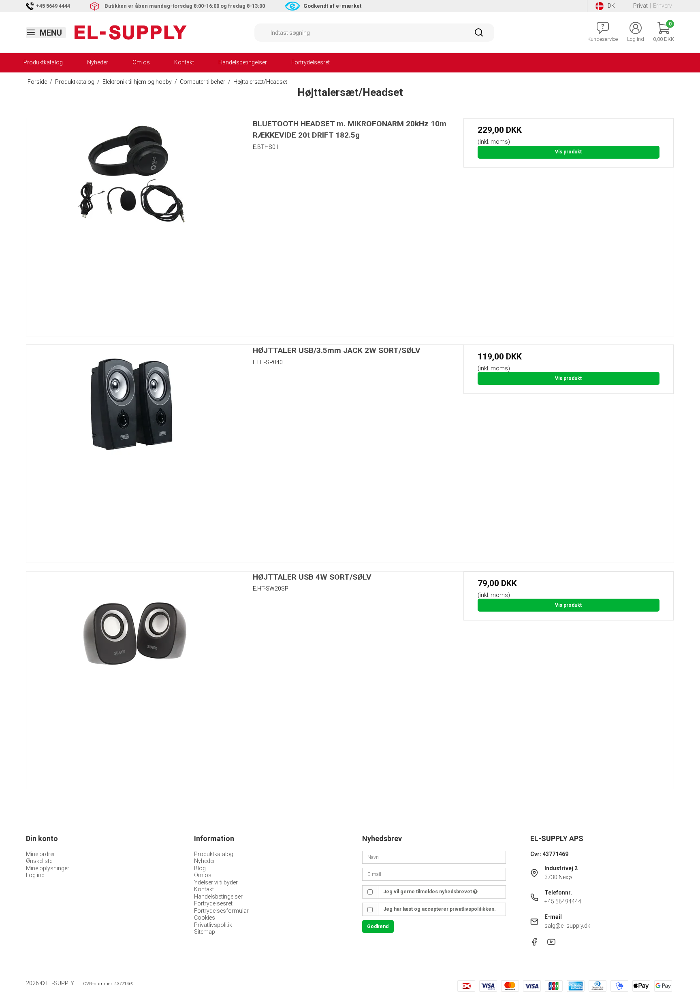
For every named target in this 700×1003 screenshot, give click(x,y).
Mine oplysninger (47, 868)
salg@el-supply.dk (567, 925)
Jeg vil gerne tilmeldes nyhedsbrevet (428, 892)
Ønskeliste (39, 861)
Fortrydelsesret (310, 62)
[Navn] (434, 857)
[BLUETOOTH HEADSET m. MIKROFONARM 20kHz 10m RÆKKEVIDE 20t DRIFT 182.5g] (131, 223)
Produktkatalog (43, 62)
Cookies (204, 917)
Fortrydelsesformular (221, 910)
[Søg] (479, 35)
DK (611, 5)
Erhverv (662, 5)
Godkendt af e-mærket (332, 6)
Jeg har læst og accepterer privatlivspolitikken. (439, 909)
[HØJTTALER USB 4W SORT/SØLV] (131, 677)
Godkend (377, 926)
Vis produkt (568, 152)
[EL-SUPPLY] (131, 32)
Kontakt (184, 62)
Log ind (35, 875)
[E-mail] (434, 874)
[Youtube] (551, 944)
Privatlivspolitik (213, 925)
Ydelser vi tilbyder (216, 882)
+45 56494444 (562, 901)
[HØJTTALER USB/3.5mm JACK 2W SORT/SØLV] (131, 450)
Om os (141, 62)
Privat (640, 5)
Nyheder (97, 62)
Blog (200, 868)
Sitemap (204, 932)
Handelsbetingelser (242, 62)
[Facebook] (534, 944)
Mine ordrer (40, 854)
